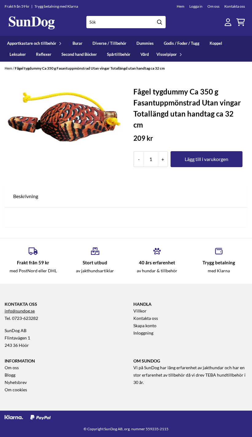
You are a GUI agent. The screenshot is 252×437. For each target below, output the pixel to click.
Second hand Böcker (79, 54)
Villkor (140, 311)
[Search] (159, 22)
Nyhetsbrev (16, 382)
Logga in (196, 6)
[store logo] (32, 22)
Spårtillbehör (118, 54)
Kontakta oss (234, 6)
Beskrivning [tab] (25, 196)
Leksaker (18, 54)
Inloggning (143, 333)
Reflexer (43, 54)
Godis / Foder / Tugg (181, 43)
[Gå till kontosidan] (228, 22)
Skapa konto (144, 325)
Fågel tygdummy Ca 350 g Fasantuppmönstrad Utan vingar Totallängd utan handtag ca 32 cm (90, 68)
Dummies (145, 43)
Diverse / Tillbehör (109, 43)
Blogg (10, 375)
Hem (180, 6)
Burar (77, 43)
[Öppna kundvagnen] (240, 22)
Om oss (213, 6)
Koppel (216, 43)
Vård (144, 54)
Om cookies (16, 389)
